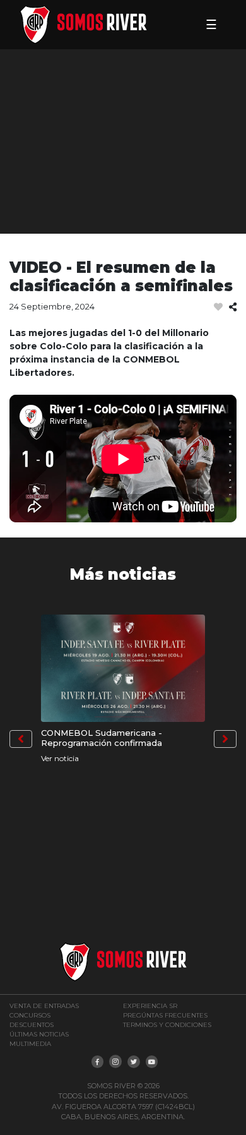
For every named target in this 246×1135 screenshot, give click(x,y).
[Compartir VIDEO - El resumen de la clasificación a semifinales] (233, 307)
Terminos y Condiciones (167, 1025)
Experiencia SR (150, 1006)
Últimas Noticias (39, 1034)
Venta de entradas (44, 1006)
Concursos (29, 1015)
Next (225, 739)
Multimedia (30, 1044)
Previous (20, 739)
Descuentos (31, 1025)
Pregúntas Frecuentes (165, 1015)
